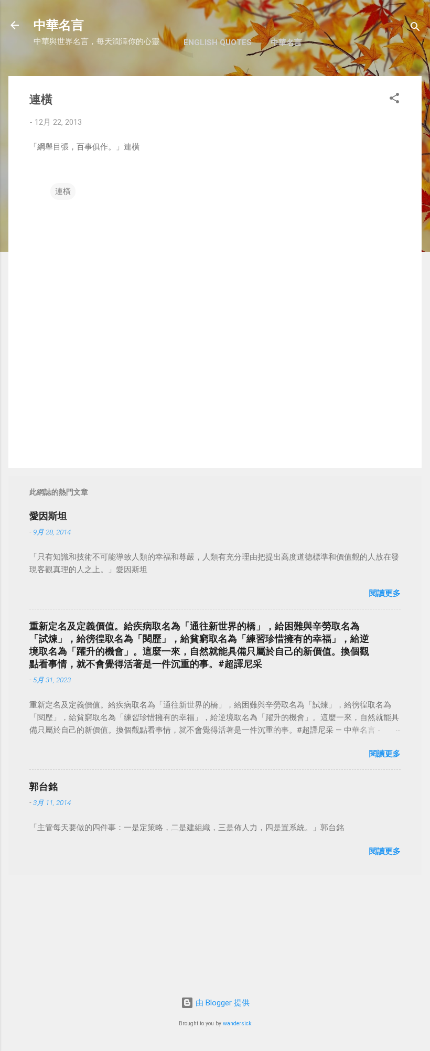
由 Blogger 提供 (222, 1002)
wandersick (237, 1023)
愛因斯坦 (48, 515)
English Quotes (218, 42)
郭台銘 (43, 786)
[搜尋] (415, 29)
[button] (394, 100)
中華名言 (59, 25)
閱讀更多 (385, 593)
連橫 (63, 191)
